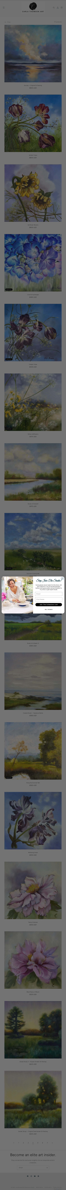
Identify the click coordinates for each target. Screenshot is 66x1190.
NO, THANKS (49, 609)
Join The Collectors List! (49, 604)
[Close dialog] (62, 578)
